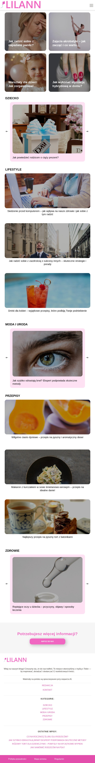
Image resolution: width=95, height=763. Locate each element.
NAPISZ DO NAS (47, 641)
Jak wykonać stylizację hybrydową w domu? (68, 84)
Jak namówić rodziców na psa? (47, 747)
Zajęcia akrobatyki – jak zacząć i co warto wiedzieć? (68, 43)
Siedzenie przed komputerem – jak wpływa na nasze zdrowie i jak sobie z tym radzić (47, 213)
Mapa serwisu (40, 759)
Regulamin (59, 759)
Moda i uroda (16, 324)
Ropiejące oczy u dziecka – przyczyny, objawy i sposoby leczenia (43, 608)
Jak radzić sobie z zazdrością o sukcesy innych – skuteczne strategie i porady (47, 262)
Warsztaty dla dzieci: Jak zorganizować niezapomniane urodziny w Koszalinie (24, 84)
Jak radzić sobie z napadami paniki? (21, 43)
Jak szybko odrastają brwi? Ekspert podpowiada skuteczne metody (44, 382)
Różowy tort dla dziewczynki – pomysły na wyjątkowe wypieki (47, 744)
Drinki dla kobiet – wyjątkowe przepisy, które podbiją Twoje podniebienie (47, 310)
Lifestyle (13, 169)
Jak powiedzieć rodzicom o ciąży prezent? (35, 157)
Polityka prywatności (17, 759)
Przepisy (12, 395)
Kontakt (47, 690)
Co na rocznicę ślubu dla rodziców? (47, 737)
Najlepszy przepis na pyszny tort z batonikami (48, 537)
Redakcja (47, 685)
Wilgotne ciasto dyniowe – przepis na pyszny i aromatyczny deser (47, 437)
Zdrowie (12, 550)
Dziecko (12, 98)
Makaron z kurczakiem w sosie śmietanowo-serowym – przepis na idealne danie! (47, 489)
